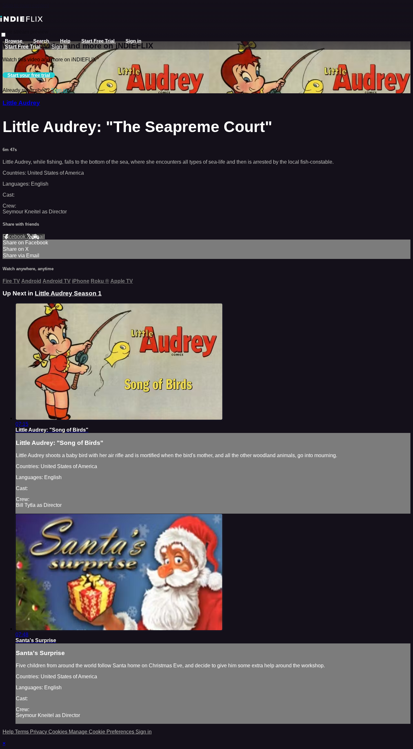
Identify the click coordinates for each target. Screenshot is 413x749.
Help (65, 41)
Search (41, 41)
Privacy (39, 731)
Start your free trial (28, 75)
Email (38, 236)
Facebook (15, 236)
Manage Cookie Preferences (102, 731)
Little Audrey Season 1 (68, 293)
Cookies (58, 731)
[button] (3, 35)
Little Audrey (21, 102)
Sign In (59, 46)
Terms (22, 731)
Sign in (133, 41)
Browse (14, 41)
